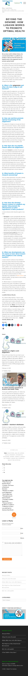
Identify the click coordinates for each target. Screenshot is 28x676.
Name (21, 529)
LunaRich (17, 456)
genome (12, 456)
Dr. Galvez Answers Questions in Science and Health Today (12, 388)
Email (21, 534)
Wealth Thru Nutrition (14, 460)
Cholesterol (10, 453)
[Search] (20, 3)
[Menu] (24, 3)
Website (22, 538)
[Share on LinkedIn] (4, 472)
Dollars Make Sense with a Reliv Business (12, 582)
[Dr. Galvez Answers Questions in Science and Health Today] (14, 386)
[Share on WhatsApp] (4, 470)
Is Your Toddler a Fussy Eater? (9, 652)
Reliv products (20, 275)
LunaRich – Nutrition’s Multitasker (13, 424)
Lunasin (13, 458)
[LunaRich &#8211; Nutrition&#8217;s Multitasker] (14, 423)
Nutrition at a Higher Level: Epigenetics (10, 351)
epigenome (6, 456)
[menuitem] (20, 3)
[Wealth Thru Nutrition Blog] (11, 3)
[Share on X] (4, 468)
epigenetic (12, 454)
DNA (16, 453)
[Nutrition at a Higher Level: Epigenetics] (14, 349)
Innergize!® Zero (6, 575)
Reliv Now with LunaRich (8, 590)
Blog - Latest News (7, 8)
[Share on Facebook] (4, 465)
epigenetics (19, 454)
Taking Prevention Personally (9, 578)
